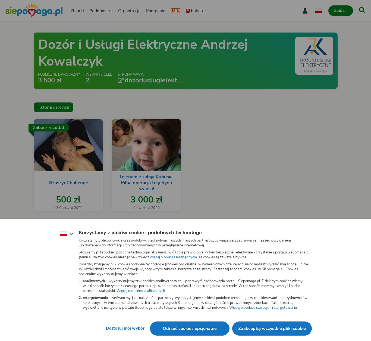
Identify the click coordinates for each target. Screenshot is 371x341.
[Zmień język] (66, 234)
